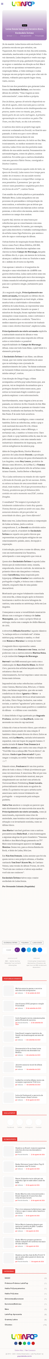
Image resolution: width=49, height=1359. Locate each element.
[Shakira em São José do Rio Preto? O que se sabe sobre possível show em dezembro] (8, 1258)
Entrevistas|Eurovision (26, 1299)
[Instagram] (20, 1343)
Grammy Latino (26, 1319)
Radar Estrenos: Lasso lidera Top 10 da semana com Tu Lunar (29, 1165)
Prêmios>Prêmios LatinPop (26, 1283)
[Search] (45, 4)
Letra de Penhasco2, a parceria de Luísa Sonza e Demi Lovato (29, 1096)
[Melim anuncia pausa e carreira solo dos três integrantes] (8, 990)
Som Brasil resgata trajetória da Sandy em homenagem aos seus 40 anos (29, 1035)
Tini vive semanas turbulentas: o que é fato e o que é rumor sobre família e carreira (30, 1211)
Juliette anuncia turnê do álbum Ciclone (28, 1066)
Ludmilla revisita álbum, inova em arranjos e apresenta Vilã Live (29, 1081)
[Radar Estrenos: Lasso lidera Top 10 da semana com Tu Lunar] (8, 1166)
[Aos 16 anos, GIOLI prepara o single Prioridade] (8, 1006)
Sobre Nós (19, 1350)
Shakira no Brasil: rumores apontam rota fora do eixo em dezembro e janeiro (30, 1150)
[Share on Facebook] (23, 950)
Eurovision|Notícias (26, 1304)
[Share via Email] (40, 950)
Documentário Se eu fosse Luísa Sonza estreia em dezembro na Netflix (28, 1050)
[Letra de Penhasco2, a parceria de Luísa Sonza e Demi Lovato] (8, 1097)
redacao (14, 36)
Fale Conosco (30, 1350)
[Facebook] (15, 1343)
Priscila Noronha (23, 1023)
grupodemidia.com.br (24, 1356)
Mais (26, 1309)
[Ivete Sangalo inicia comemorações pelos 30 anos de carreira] (8, 1021)
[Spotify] (24, 1343)
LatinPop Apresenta (26, 1314)
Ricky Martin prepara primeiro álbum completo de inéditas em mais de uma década (30, 1242)
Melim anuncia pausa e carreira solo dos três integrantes (28, 989)
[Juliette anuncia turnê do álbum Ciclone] (8, 1067)
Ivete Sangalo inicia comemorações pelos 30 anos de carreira (30, 1019)
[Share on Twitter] (29, 950)
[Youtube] (33, 1343)
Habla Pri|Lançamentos (26, 1288)
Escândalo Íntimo (10, 943)
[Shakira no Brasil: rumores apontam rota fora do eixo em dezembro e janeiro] (8, 1151)
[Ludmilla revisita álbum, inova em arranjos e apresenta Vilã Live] (8, 1082)
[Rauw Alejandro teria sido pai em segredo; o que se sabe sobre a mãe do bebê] (8, 1182)
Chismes (26, 1325)
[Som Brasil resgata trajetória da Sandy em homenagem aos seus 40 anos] (8, 1036)
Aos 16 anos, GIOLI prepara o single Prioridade (29, 1005)
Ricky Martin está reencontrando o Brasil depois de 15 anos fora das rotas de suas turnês (29, 1196)
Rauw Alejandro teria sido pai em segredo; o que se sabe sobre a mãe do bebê (30, 1180)
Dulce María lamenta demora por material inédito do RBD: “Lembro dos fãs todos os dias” (29, 1226)
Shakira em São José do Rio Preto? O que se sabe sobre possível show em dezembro (30, 1257)
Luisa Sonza (37, 943)
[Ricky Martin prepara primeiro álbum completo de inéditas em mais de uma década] (8, 1243)
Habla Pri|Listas (26, 1293)
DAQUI (26, 1278)
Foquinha (25, 943)
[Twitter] (28, 1343)
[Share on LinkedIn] (34, 950)
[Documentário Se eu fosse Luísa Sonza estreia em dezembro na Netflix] (8, 1051)
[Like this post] (18, 950)
